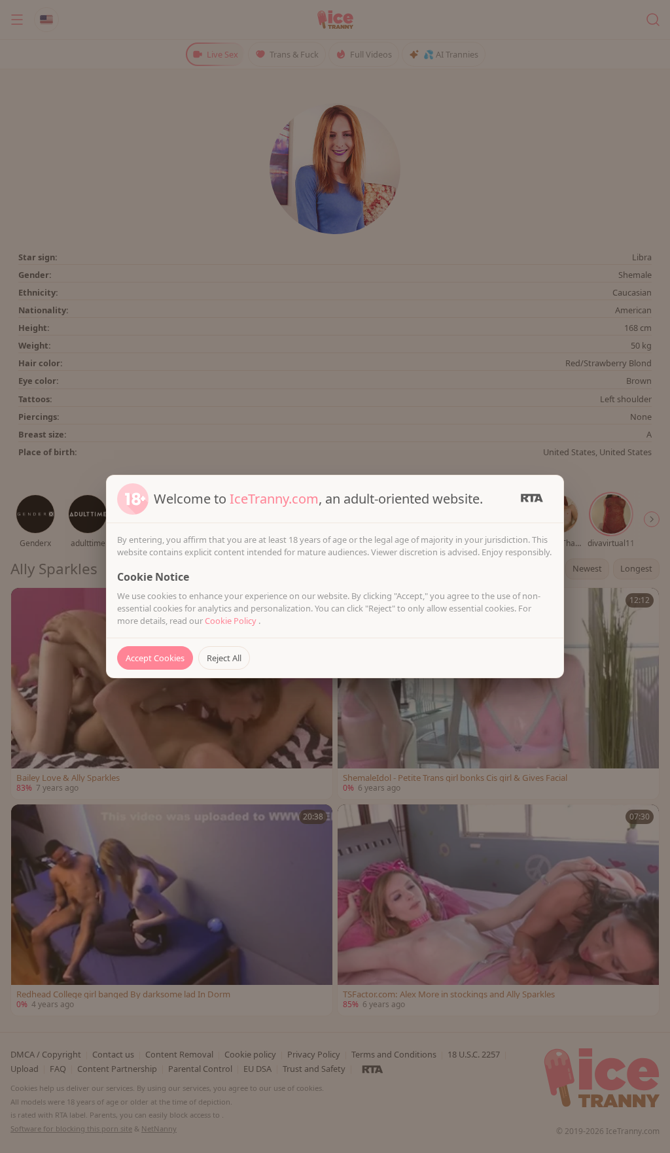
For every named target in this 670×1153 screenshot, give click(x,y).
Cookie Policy (231, 621)
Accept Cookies (155, 658)
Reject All (224, 658)
